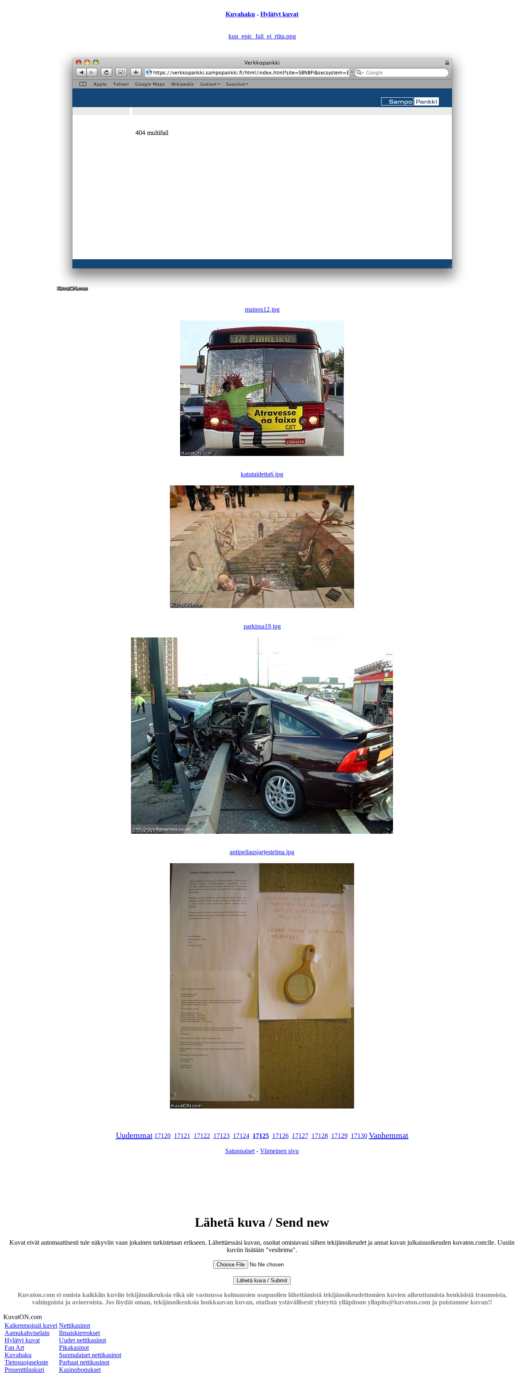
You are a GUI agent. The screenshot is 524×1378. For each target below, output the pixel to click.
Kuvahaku (240, 14)
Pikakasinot (74, 1347)
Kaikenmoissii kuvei (31, 1325)
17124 (241, 1135)
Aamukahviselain (27, 1332)
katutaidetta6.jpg (262, 474)
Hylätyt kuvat (279, 14)
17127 (300, 1135)
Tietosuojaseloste (26, 1362)
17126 (280, 1135)
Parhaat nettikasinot (84, 1362)
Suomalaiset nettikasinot (90, 1354)
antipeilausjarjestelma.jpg (262, 851)
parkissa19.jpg (262, 626)
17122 (202, 1135)
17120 (162, 1135)
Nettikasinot (74, 1325)
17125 (261, 1135)
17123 (221, 1135)
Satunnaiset (240, 1150)
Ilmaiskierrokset (79, 1332)
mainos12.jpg (262, 309)
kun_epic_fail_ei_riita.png (262, 36)
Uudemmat (134, 1135)
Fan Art (14, 1347)
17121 (182, 1135)
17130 (359, 1135)
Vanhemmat (389, 1135)
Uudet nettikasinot (82, 1340)
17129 (339, 1135)
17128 (320, 1135)
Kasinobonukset (80, 1369)
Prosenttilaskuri (24, 1369)
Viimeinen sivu (279, 1150)
